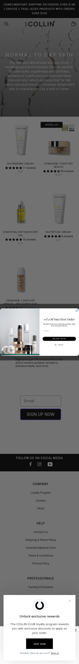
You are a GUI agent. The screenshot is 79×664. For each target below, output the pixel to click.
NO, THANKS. (59, 344)
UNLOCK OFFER (59, 339)
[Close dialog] (76, 310)
